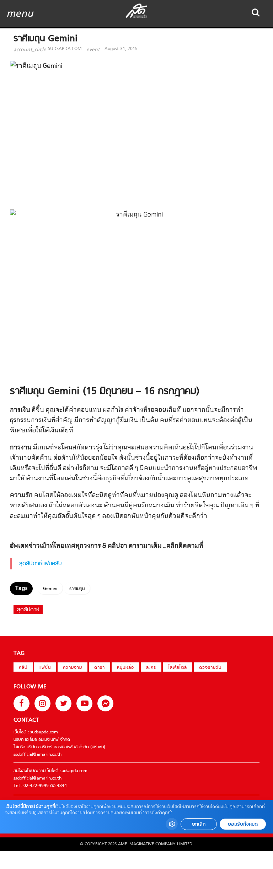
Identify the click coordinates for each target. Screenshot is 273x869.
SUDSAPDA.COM (64, 49)
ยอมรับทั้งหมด (243, 824)
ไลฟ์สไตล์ (177, 667)
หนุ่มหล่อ (125, 667)
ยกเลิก (198, 824)
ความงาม (72, 667)
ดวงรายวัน (210, 667)
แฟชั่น (45, 667)
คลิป (23, 667)
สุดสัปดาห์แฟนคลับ (40, 563)
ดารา (99, 667)
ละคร (151, 667)
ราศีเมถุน (77, 588)
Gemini (50, 588)
